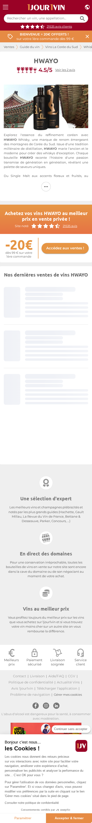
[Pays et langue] (87, 7)
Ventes (9, 47)
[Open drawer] (5, 7)
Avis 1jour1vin (22, 688)
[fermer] (87, 36)
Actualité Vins (68, 682)
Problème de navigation (30, 694)
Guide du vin (30, 47)
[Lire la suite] (46, 186)
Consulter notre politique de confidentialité (32, 803)
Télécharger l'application (57, 688)
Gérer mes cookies (68, 694)
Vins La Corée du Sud (61, 47)
